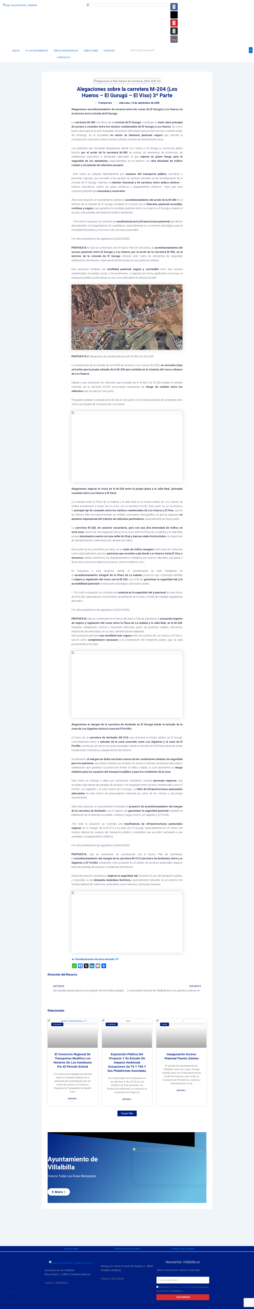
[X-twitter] (174, 15)
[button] (127, 1113)
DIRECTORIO (91, 50)
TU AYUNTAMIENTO (36, 50)
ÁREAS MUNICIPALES (66, 50)
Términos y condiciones (181, 1287)
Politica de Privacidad (127, 1248)
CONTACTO (63, 57)
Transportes (105, 102)
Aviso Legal (71, 1248)
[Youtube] (174, 23)
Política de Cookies (182, 1248)
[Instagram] (174, 31)
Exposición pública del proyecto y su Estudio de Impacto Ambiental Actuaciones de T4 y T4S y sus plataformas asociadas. (127, 1062)
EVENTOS (109, 50)
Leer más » (72, 1099)
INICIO (15, 50)
